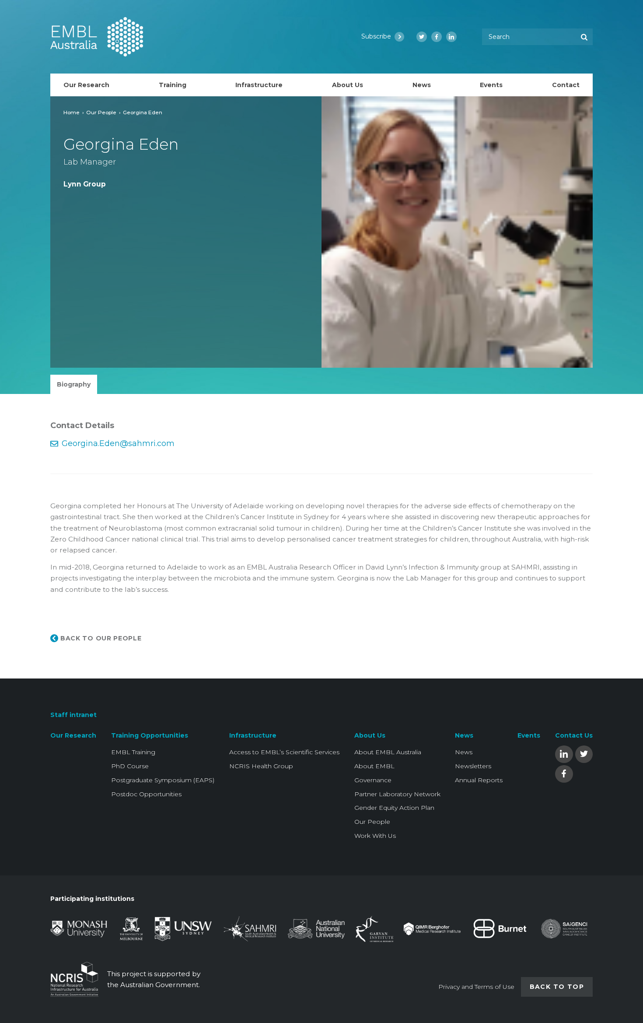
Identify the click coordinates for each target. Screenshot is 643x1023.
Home (71, 112)
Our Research (73, 735)
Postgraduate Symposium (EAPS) (162, 780)
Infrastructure (252, 735)
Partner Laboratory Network (397, 794)
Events (528, 735)
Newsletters (473, 766)
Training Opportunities (149, 735)
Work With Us (375, 836)
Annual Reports (479, 780)
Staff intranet (73, 715)
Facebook (563, 773)
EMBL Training (133, 752)
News (464, 735)
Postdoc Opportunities (146, 794)
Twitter (584, 753)
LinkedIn (563, 753)
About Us (369, 735)
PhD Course (130, 766)
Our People (101, 112)
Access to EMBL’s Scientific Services (284, 752)
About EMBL (374, 766)
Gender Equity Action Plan (394, 808)
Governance (372, 780)
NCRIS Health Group (261, 766)
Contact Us (574, 735)
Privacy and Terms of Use (476, 987)
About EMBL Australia (387, 752)
